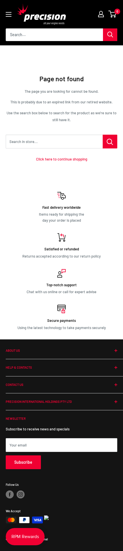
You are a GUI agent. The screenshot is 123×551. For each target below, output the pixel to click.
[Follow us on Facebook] (10, 494)
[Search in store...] (110, 141)
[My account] (101, 14)
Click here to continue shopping (61, 159)
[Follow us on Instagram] (21, 494)
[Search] (110, 34)
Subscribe (23, 462)
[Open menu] (8, 14)
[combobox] (54, 34)
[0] (112, 14)
